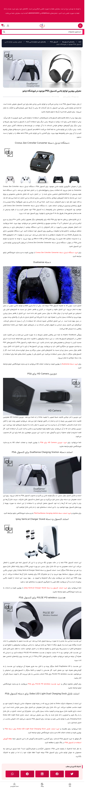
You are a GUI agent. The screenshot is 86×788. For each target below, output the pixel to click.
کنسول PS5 (54, 42)
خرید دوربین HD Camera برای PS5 (53, 442)
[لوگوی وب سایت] (42, 25)
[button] (72, 774)
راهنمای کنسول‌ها (68, 42)
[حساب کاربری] (8, 25)
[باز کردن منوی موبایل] (80, 25)
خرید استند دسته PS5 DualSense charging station (52, 513)
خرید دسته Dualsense (70, 364)
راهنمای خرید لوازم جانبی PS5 (36, 42)
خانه (79, 42)
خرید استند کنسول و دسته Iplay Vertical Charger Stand (45, 588)
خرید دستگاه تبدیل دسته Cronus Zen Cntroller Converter (56, 252)
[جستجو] (4, 32)
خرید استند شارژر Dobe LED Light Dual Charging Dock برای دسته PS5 (32, 729)
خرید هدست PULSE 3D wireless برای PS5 (44, 684)
